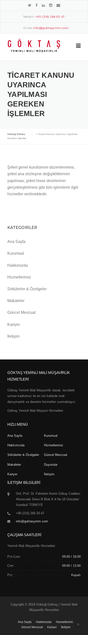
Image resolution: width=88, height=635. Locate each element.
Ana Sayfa (16, 241)
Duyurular (50, 464)
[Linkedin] (43, 5)
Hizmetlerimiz (19, 277)
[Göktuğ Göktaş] (34, 45)
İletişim (13, 336)
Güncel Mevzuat (21, 312)
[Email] (58, 5)
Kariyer (13, 324)
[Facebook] (36, 5)
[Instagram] (50, 5)
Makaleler (15, 301)
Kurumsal (15, 253)
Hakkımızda (17, 265)
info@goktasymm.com (32, 521)
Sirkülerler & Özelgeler (27, 289)
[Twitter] (29, 5)
